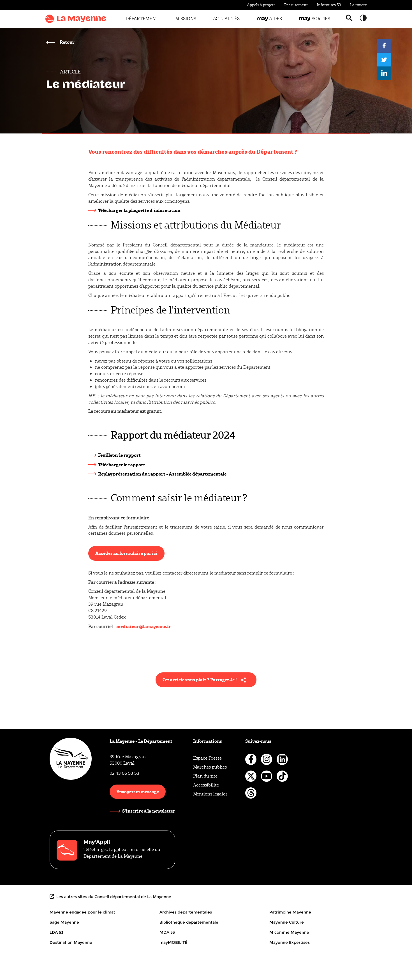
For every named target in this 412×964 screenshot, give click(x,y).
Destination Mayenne (71, 942)
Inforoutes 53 (329, 5)
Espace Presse (207, 758)
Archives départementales (185, 912)
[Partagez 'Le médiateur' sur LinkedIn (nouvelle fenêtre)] (384, 73)
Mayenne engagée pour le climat (82, 912)
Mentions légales (210, 794)
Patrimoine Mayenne (290, 912)
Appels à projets (261, 5)
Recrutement (296, 5)
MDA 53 (167, 932)
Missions (185, 18)
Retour (67, 42)
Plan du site (205, 776)
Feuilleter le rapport (119, 455)
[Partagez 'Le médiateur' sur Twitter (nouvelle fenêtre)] (384, 59)
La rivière (358, 5)
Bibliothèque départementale (188, 922)
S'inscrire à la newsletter (148, 811)
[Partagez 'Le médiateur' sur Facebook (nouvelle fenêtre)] (384, 46)
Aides (269, 18)
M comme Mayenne (289, 932)
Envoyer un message (137, 791)
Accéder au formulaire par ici (126, 553)
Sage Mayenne (64, 922)
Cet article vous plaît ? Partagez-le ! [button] (200, 679)
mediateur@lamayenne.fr (143, 626)
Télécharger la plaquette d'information (139, 210)
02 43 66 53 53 (124, 773)
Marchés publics (210, 767)
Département (142, 18)
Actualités (226, 18)
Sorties (314, 18)
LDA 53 (56, 932)
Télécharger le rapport (121, 464)
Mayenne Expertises (289, 942)
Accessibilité (206, 785)
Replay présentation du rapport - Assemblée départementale (162, 474)
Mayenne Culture (286, 922)
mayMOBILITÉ (173, 942)
